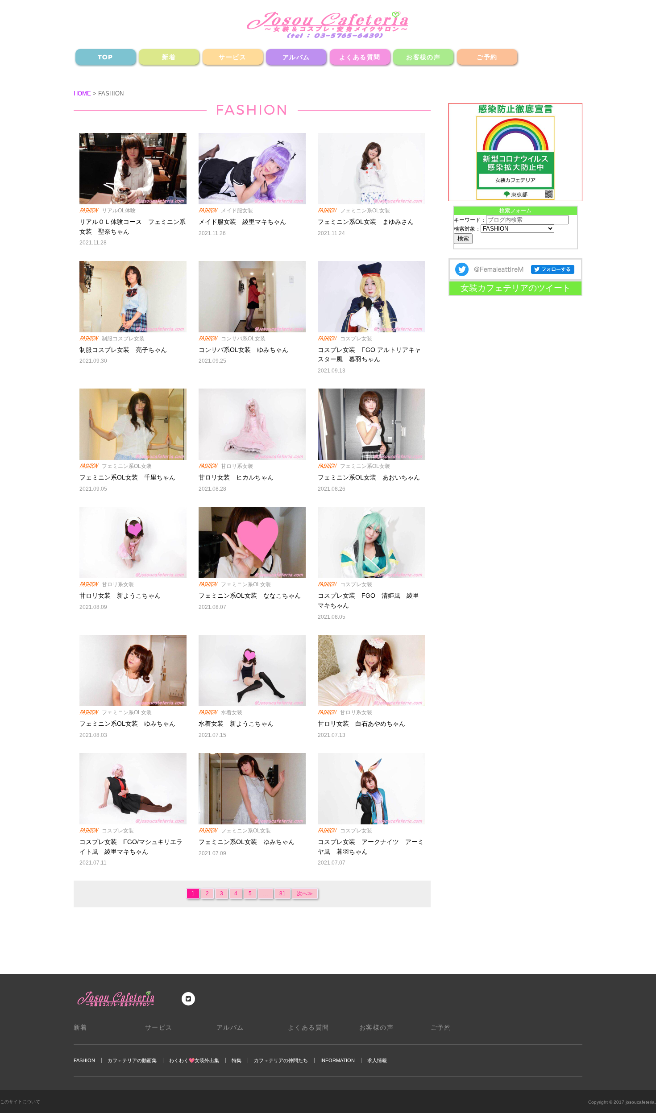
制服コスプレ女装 (123, 338)
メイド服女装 (237, 210)
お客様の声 (423, 57)
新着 (169, 57)
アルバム (296, 57)
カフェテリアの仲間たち (281, 1060)
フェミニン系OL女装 (365, 210)
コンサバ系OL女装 (243, 338)
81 (282, 893)
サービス (232, 57)
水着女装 (231, 712)
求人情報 (377, 1060)
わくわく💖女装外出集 (194, 1060)
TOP (105, 57)
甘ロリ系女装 (237, 466)
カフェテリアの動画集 (132, 1060)
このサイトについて (20, 1101)
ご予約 (487, 57)
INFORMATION (337, 1060)
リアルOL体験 (119, 210)
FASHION (84, 1060)
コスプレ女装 (356, 338)
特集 (236, 1060)
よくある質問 (360, 57)
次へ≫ (305, 893)
